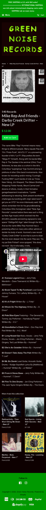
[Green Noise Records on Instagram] (26, 483)
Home (4, 64)
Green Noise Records (25, 491)
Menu (7, 15)
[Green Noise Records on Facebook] (20, 483)
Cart (42, 15)
